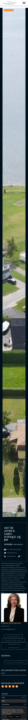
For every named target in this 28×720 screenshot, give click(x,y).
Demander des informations (14, 646)
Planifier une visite (13, 640)
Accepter (10, 716)
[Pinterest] (13, 686)
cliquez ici (9, 713)
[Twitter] (9, 686)
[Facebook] (2, 686)
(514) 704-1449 (5, 626)
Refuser (18, 716)
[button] (7, 262)
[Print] (17, 686)
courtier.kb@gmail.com (8, 629)
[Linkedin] (6, 686)
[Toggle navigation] (24, 3)
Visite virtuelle (13, 636)
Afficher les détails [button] (15, 662)
